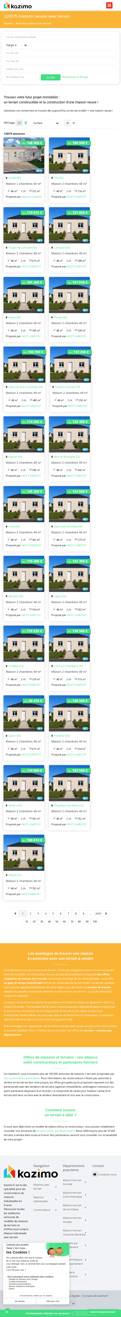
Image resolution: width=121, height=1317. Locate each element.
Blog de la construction (70, 1274)
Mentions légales (70, 1296)
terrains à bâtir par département (55, 1131)
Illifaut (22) (15, 875)
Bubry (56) (15, 317)
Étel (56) (58, 178)
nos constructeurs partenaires (22, 1078)
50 (56, 921)
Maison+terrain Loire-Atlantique (72, 1195)
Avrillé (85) (15, 178)
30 (41, 921)
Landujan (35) (62, 247)
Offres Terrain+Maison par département (73, 1259)
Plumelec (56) (62, 735)
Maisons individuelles (40, 1199)
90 (87, 921)
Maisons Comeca (31, 196)
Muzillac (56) (16, 596)
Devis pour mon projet (103, 1312)
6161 (98, 913)
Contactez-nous (107, 1174)
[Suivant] (106, 913)
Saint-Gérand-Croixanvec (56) (26, 387)
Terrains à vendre (44, 1176)
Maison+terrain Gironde (72, 1182)
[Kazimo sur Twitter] (73, 1303)
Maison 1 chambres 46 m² (23, 183)
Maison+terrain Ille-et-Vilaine (72, 1207)
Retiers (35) (15, 805)
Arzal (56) (14, 526)
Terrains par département (70, 1245)
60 (64, 921)
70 (72, 921)
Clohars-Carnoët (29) (67, 387)
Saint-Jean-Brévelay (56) (68, 526)
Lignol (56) (60, 596)
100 (95, 921)
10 (26, 921)
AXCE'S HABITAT (76, 196)
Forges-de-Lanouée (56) (23, 247)
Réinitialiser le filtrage (75, 77)
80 (79, 921)
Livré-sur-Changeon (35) (68, 666)
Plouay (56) (60, 317)
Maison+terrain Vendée (72, 1220)
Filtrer (50, 77)
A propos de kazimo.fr (95, 1296)
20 (34, 921)
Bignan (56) (15, 456)
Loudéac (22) (16, 666)
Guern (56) (15, 735)
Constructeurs (41, 1210)
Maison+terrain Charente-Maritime (74, 1232)
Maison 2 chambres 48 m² (69, 183)
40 (49, 921)
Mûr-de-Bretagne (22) (67, 456)
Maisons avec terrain (41, 1187)
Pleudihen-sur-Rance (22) (69, 805)
